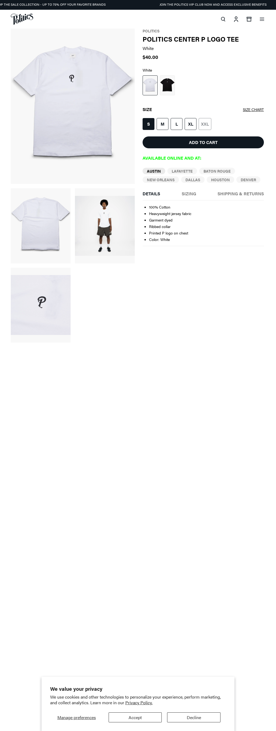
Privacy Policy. (139, 702)
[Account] (236, 19)
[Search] (223, 19)
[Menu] (262, 19)
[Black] (167, 85)
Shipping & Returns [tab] (241, 193)
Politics (151, 30)
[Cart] (249, 19)
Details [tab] (151, 193)
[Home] (22, 19)
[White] (150, 85)
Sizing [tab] (189, 193)
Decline (194, 717)
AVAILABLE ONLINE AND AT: (172, 158)
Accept (135, 717)
